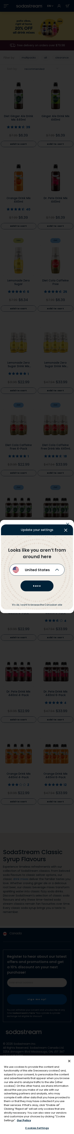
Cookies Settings (37, 1128)
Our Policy (24, 1120)
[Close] (69, 1061)
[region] (37, 1095)
